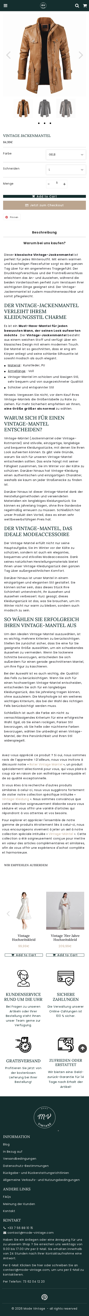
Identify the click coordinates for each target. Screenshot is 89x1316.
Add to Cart (25, 955)
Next (81, 54)
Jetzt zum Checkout (47, 205)
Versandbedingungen (19, 1159)
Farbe (7, 153)
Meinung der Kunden (19, 1204)
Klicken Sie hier (31, 1265)
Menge (8, 184)
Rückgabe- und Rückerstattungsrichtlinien (36, 1173)
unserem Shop (19, 1244)
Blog (6, 1144)
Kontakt (9, 1211)
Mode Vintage (34, 1309)
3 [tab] (50, 123)
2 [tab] (44, 123)
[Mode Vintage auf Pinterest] (44, 1299)
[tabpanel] (23, 108)
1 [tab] (39, 123)
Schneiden (11, 168)
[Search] (77, 5)
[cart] (85, 5)
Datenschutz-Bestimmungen (26, 1166)
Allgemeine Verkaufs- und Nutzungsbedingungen (41, 1180)
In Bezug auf (12, 1152)
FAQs (7, 1197)
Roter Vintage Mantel (46, 764)
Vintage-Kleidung (16, 799)
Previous (8, 54)
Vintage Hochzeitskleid (24, 938)
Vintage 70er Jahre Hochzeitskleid (65, 938)
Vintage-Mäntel (61, 834)
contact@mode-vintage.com (30, 1233)
